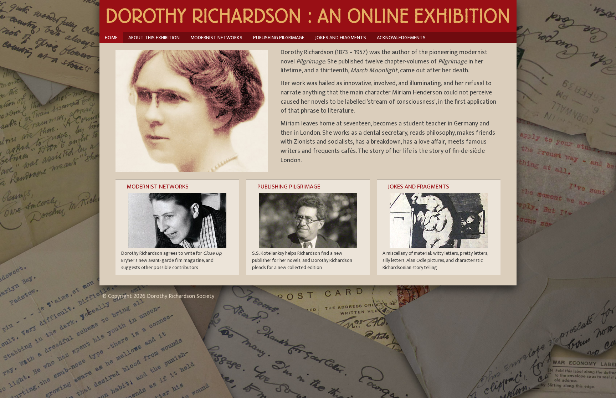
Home (111, 37)
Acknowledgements (401, 37)
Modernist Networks (216, 37)
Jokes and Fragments (340, 37)
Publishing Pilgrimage (278, 37)
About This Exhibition (154, 37)
